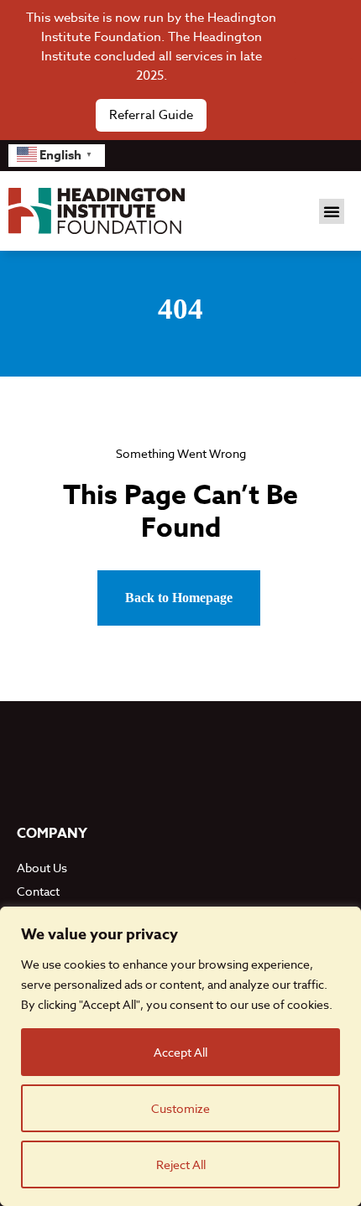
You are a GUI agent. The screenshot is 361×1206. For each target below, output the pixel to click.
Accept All (180, 1052)
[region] (180, 1056)
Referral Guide (151, 115)
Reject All (181, 1164)
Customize (180, 1108)
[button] (331, 211)
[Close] (323, 70)
